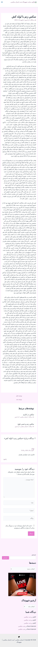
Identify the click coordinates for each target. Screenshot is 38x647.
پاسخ (5, 459)
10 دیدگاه (31, 426)
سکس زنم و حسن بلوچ (26, 424)
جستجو (34, 555)
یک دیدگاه (33, 20)
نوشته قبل (19, 396)
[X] (19, 637)
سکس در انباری (28, 414)
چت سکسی (27, 617)
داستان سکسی (24, 417)
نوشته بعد (19, 399)
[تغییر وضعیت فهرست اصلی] (2, 2)
